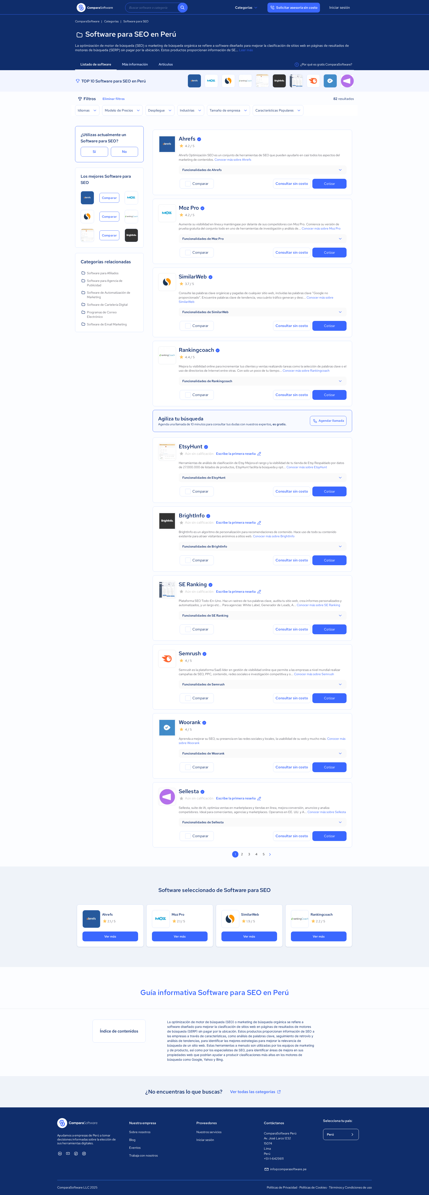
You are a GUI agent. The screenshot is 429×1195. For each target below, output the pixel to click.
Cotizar (329, 183)
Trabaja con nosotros (143, 1155)
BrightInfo (192, 515)
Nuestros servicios (208, 1132)
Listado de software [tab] (95, 64)
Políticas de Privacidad (282, 1187)
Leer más (246, 50)
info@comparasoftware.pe (288, 1169)
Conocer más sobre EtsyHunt (306, 467)
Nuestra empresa (142, 1123)
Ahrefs (187, 138)
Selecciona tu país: (337, 1121)
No (124, 151)
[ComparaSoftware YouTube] (68, 1153)
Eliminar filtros (114, 99)
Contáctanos (274, 1123)
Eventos (135, 1148)
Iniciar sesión (339, 7)
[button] (263, 169)
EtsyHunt (190, 446)
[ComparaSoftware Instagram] (84, 1153)
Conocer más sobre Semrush (314, 674)
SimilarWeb (193, 276)
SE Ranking (193, 584)
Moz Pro (189, 207)
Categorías (243, 7)
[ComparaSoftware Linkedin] (60, 1153)
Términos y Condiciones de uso (350, 1187)
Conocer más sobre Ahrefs (232, 160)
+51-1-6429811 (274, 1159)
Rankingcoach (196, 349)
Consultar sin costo (291, 183)
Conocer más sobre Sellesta (326, 812)
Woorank (190, 722)
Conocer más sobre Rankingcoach (306, 371)
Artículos (166, 64)
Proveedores (206, 1123)
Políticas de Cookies (313, 1187)
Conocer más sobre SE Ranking (318, 605)
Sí (94, 151)
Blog (132, 1140)
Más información (135, 64)
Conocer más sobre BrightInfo (273, 536)
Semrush (190, 653)
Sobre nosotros (139, 1132)
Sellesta (189, 791)
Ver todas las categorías (252, 1091)
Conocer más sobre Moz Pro (321, 228)
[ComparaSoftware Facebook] (76, 1153)
